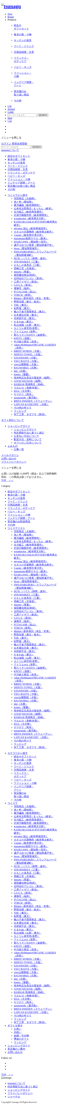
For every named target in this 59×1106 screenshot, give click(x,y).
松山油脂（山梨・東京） (28, 325)
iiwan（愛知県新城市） (26, 248)
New (10, 14)
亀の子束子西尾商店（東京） (30, 311)
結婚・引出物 (21, 1035)
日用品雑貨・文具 (18, 169)
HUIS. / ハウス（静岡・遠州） (31, 258)
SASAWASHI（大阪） (26, 357)
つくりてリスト (16, 528)
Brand (11, 17)
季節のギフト (21, 1039)
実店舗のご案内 (16, 1049)
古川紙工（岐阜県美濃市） (29, 211)
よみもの (13, 446)
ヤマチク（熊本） (24, 394)
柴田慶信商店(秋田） (25, 275)
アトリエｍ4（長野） (26, 331)
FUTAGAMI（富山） (25, 291)
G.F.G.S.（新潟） (23, 285)
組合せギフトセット (19, 156)
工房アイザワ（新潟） (26, 281)
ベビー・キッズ (16, 176)
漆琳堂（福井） (22, 288)
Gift (9, 106)
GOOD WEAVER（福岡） (28, 381)
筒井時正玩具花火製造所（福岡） (33, 377)
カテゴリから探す (18, 753)
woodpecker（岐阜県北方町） (30, 218)
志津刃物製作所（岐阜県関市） (31, 215)
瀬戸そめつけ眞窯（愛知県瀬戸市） (34, 245)
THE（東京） (21, 305)
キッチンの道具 (16, 162)
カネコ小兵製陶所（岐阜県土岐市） (34, 231)
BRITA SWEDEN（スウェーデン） (33, 401)
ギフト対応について (12, 420)
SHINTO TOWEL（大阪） (28, 354)
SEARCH (43, 115)
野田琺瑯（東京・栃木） (28, 301)
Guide (11, 112)
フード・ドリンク (18, 166)
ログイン (6, 143)
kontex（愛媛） (22, 374)
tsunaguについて (10, 150)
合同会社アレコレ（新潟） (29, 278)
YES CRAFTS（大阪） (26, 361)
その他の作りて (22, 407)
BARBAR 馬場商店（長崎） (29, 384)
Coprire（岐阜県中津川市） (29, 235)
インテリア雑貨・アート (21, 182)
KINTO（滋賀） (23, 338)
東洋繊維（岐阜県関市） (28, 205)
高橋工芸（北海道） (25, 268)
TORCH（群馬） (23, 295)
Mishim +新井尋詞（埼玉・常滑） (32, 298)
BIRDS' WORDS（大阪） (28, 351)
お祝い (17, 1029)
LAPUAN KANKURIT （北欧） (31, 404)
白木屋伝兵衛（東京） (26, 315)
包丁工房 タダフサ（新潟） (30, 414)
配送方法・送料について (28, 439)
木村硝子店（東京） (25, 318)
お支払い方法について (26, 436)
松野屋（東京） (22, 308)
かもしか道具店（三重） (28, 265)
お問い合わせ (8, 458)
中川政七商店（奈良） (26, 341)
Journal (11, 109)
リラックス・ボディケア (21, 172)
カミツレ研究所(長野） (27, 328)
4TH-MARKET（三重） (27, 261)
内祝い (17, 1032)
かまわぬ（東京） (24, 321)
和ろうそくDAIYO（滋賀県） (30, 335)
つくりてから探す (18, 195)
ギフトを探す (15, 1025)
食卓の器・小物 (16, 159)
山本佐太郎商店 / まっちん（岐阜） (33, 208)
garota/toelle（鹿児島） (26, 397)
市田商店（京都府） (25, 198)
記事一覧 (19, 449)
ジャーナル (14, 1096)
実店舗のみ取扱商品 (19, 521)
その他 (11, 189)
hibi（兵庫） (21, 371)
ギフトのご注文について (28, 442)
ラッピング (20, 411)
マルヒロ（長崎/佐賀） (27, 387)
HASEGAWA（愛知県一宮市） (31, 241)
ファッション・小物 (19, 179)
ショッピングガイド (19, 426)
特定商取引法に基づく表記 (29, 432)
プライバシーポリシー (20, 1093)
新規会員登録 (19, 143)
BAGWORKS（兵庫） (26, 367)
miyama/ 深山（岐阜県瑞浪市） (31, 228)
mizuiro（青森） (22, 271)
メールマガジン (10, 455)
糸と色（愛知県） (24, 201)
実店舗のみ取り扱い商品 (21, 186)
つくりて (13, 803)
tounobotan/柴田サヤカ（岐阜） (31, 238)
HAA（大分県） (23, 391)
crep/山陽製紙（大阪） (26, 364)
